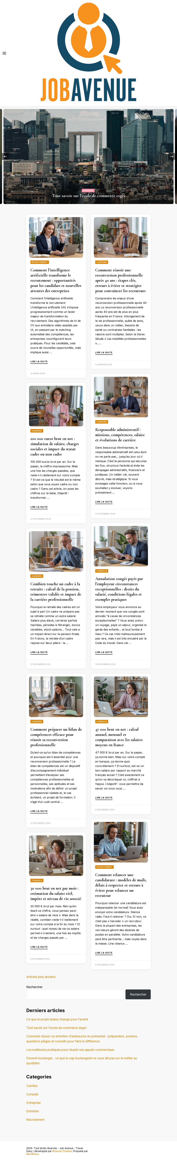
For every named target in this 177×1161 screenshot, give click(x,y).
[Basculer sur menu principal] (4, 53)
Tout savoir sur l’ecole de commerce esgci (88, 195)
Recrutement (40, 262)
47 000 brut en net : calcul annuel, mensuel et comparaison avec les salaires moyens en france (119, 737)
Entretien (32, 1111)
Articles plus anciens (40, 977)
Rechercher (34, 987)
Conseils (101, 571)
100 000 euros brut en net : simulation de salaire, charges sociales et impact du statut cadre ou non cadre (54, 446)
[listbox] (88, 156)
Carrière (88, 190)
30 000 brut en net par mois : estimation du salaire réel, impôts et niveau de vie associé (55, 893)
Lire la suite (39, 362)
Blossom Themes (62, 1151)
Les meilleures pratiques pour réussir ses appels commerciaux (70, 1049)
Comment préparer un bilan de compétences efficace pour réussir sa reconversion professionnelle (56, 737)
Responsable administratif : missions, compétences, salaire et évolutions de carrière (120, 435)
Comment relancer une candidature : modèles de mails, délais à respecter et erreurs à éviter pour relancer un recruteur (121, 885)
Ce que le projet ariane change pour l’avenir (57, 1019)
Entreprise (33, 1103)
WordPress (32, 1154)
